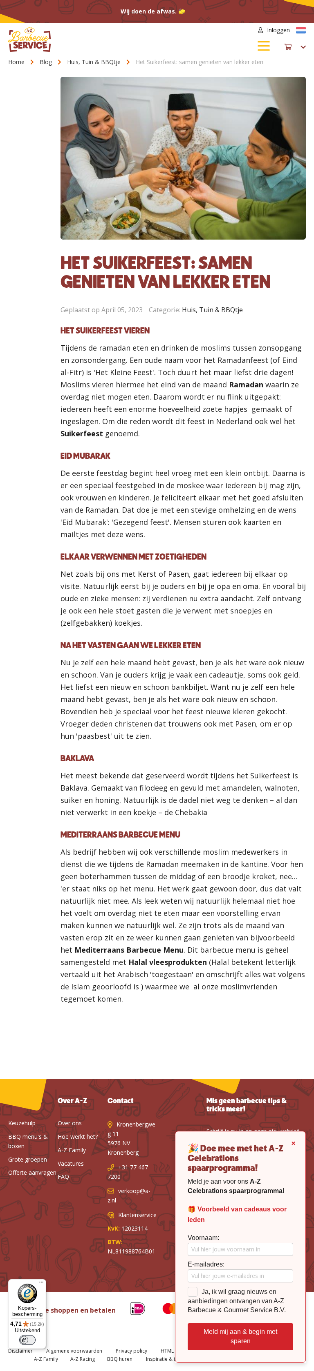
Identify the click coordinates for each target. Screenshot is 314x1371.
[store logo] (82, 39)
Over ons (70, 1123)
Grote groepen (27, 1159)
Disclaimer (20, 1350)
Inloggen (278, 30)
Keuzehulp (22, 1123)
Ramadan (246, 384)
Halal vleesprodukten (167, 962)
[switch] (27, 1340)
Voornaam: (203, 1237)
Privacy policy (131, 1350)
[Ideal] (131, 1310)
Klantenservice (137, 1215)
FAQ (63, 1176)
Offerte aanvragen (32, 1172)
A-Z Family (72, 1150)
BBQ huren (119, 1358)
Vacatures (71, 1163)
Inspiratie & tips (164, 1358)
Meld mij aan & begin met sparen (240, 1336)
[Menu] (41, 1284)
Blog (47, 62)
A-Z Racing (82, 1358)
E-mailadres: (206, 1264)
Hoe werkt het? (78, 1136)
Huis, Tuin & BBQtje (94, 62)
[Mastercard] (165, 1310)
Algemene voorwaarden (74, 1350)
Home (17, 62)
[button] (301, 30)
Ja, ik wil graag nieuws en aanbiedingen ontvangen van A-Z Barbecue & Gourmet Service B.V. (237, 1301)
